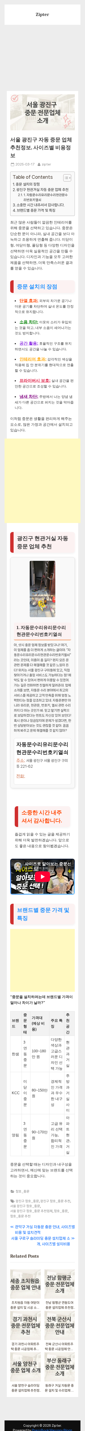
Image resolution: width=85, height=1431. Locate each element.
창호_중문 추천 (20, 1216)
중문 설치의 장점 (28, 184)
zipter (46, 164)
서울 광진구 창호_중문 (25, 1206)
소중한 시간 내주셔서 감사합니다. (40, 205)
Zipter (42, 14)
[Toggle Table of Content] (65, 178)
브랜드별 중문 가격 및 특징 (36, 210)
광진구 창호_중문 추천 (55, 1201)
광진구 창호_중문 (27, 1201)
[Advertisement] (42, 55)
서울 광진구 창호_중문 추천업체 (31, 1211)
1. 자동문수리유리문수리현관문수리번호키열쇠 (46, 197)
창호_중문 (22, 1191)
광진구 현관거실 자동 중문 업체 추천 (42, 190)
